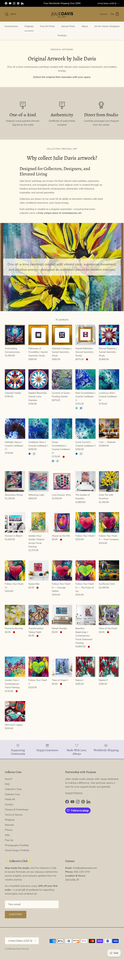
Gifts (7, 835)
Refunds (9, 825)
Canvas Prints (68, 26)
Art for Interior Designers (107, 26)
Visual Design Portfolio (17, 850)
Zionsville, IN (72, 879)
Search (8, 779)
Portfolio (62, 35)
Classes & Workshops (16, 809)
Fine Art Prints (47, 26)
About (85, 26)
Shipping (10, 819)
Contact (9, 804)
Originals (29, 26)
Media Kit (10, 799)
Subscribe (15, 914)
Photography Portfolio (17, 845)
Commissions (11, 26)
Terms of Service (14, 814)
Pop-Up (9, 840)
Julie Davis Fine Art (20, 949)
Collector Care (12, 794)
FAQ (7, 784)
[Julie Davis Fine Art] (62, 14)
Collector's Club (13, 789)
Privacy (9, 830)
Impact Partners (74, 793)
